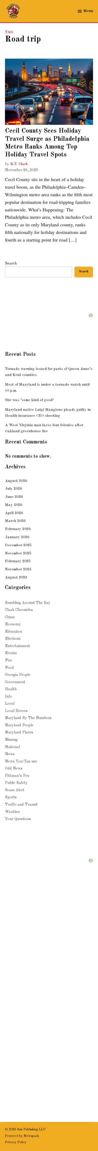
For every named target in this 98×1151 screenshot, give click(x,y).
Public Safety (16, 783)
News (10, 754)
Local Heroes (16, 711)
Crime (10, 617)
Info (8, 696)
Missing (11, 740)
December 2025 (18, 545)
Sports (11, 797)
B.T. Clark (19, 164)
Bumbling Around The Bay (27, 603)
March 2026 (15, 521)
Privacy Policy (15, 1142)
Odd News (13, 768)
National (12, 747)
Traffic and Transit (21, 804)
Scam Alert (14, 790)
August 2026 (16, 481)
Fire (8, 660)
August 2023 (16, 577)
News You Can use (21, 761)
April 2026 (14, 513)
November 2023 (18, 569)
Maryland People (19, 725)
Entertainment (17, 646)
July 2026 (13, 489)
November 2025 (18, 553)
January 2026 (17, 537)
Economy (13, 624)
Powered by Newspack (22, 1136)
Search (11, 263)
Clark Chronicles (19, 610)
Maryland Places (19, 732)
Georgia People (17, 675)
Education (13, 631)
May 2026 (13, 505)
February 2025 (18, 561)
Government (15, 682)
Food (9, 668)
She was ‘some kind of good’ (29, 400)
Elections (13, 639)
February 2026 (18, 529)
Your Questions (18, 819)
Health (11, 689)
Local (9, 703)
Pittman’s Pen (17, 776)
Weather (12, 812)
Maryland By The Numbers (28, 718)
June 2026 (14, 497)
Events (11, 653)
